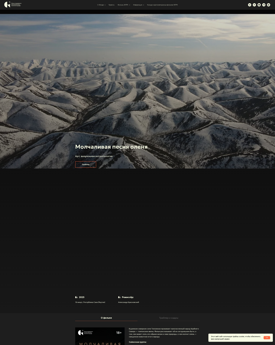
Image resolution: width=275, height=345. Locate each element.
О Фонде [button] (100, 5)
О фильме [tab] (106, 317)
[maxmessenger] (268, 4)
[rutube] (254, 4)
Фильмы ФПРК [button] (123, 5)
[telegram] (263, 4)
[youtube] (259, 4)
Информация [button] (138, 5)
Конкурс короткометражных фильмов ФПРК (162, 5)
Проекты (111, 5)
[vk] (249, 4)
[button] (85, 164)
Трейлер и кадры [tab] (168, 317)
